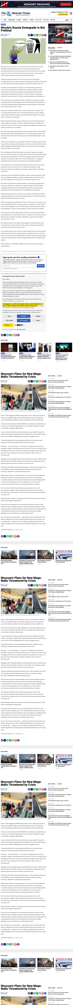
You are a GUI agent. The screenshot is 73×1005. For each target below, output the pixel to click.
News (4, 19)
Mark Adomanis (6, 34)
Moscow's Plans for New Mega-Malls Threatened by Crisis (21, 375)
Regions (19, 19)
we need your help (18, 301)
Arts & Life (38, 19)
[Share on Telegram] (34, 35)
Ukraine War (11, 19)
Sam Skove (5, 380)
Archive (52, 19)
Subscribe (41, 265)
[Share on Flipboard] (42, 35)
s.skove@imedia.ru (18, 529)
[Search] (71, 20)
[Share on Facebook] (29, 35)
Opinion (31, 19)
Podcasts (46, 19)
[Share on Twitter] (31, 35)
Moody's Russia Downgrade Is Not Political (23, 29)
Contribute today (63, 14)
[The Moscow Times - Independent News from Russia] (15, 13)
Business (25, 19)
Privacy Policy (14, 268)
